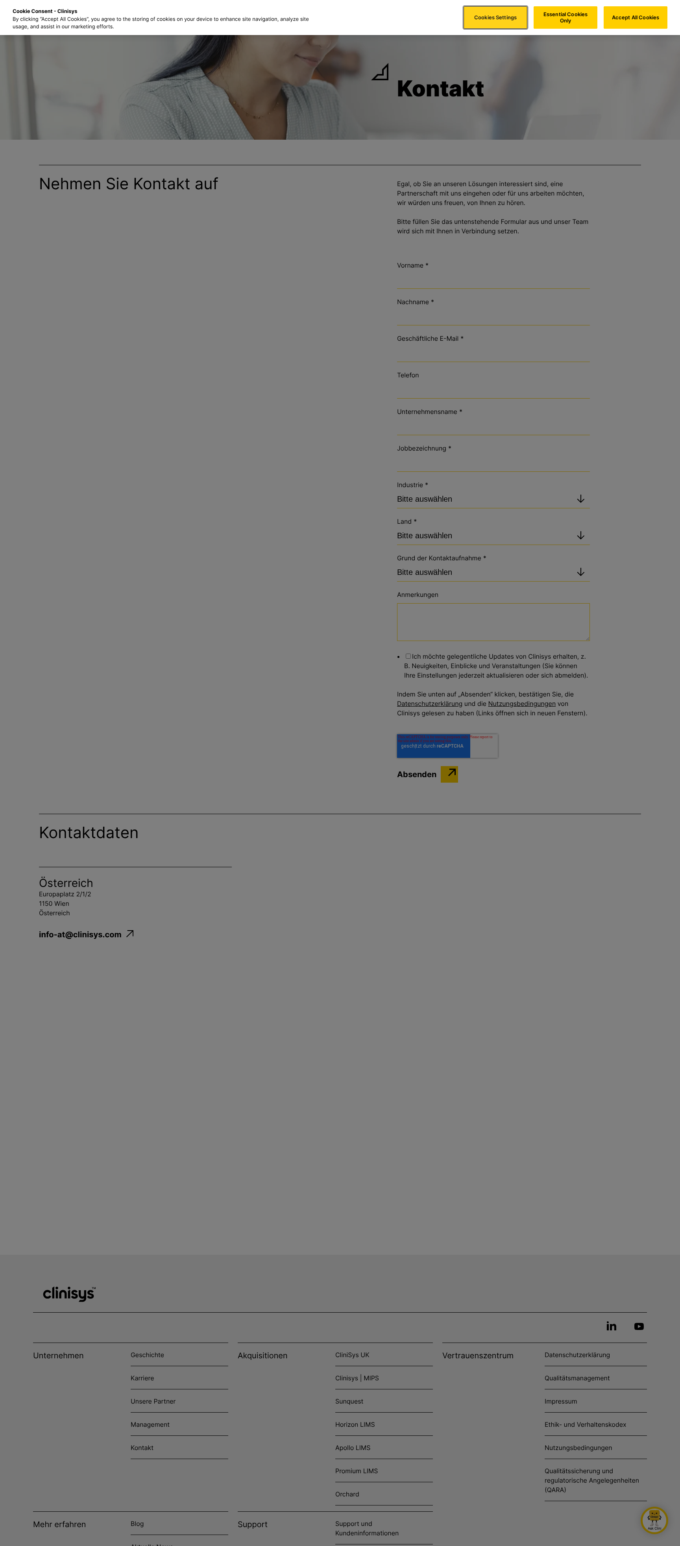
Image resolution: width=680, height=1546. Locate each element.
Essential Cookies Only (565, 17)
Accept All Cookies (635, 17)
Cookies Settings (495, 17)
